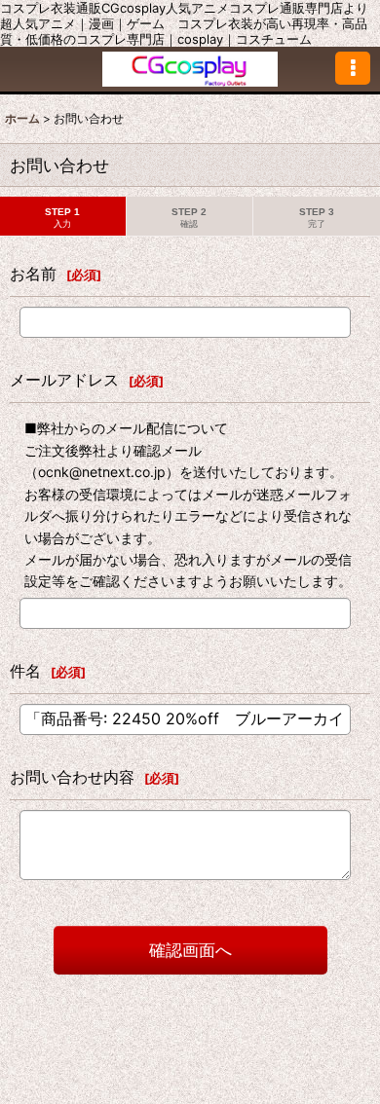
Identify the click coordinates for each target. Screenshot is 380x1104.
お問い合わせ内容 (72, 777)
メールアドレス (64, 379)
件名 (25, 671)
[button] (352, 68)
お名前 (33, 273)
